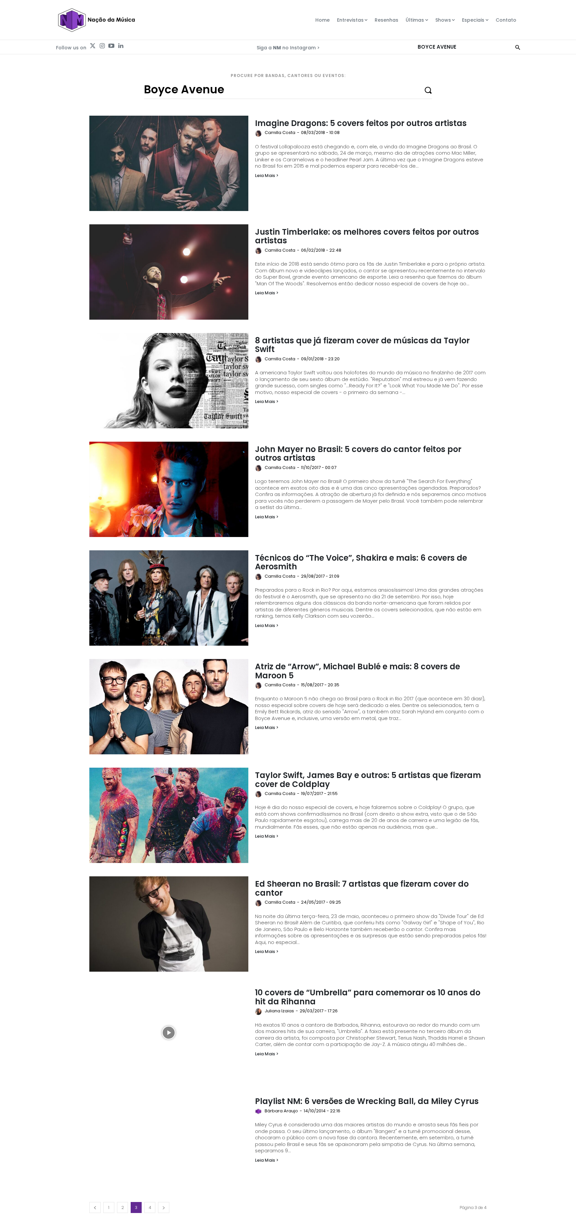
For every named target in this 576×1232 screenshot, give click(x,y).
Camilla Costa (280, 132)
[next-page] (163, 1207)
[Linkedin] (121, 46)
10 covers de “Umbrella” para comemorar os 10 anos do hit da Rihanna (367, 997)
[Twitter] (93, 46)
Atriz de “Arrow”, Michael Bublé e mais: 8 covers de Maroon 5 (357, 671)
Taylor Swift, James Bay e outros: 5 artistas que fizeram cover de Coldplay (368, 779)
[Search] (517, 47)
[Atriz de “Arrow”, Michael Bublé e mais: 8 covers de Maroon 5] (168, 706)
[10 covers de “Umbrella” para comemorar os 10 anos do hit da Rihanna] (168, 1032)
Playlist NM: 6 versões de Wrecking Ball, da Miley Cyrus (367, 1101)
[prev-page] (95, 1207)
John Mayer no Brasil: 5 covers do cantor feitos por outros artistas (358, 453)
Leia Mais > (267, 175)
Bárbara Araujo (281, 1111)
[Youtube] (111, 46)
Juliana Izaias (279, 1011)
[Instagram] (102, 46)
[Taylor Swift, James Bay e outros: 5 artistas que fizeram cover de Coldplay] (168, 815)
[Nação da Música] (96, 20)
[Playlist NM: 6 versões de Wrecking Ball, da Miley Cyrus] (168, 1141)
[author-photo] (259, 133)
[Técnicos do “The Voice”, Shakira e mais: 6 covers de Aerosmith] (168, 598)
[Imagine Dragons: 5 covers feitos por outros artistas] (168, 163)
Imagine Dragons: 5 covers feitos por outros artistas (361, 123)
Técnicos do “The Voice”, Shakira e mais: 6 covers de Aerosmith (361, 562)
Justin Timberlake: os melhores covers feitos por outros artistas (367, 236)
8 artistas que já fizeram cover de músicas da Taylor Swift (362, 345)
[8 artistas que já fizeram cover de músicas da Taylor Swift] (168, 380)
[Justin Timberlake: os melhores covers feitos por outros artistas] (168, 272)
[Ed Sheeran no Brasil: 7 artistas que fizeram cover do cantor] (168, 924)
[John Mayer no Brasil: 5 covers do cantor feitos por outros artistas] (168, 489)
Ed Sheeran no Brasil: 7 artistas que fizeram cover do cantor (362, 888)
